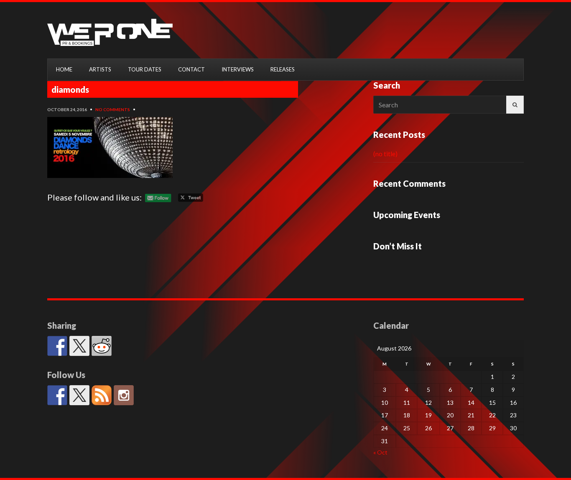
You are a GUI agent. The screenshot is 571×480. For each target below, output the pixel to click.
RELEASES (282, 69)
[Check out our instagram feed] (124, 395)
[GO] (515, 105)
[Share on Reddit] (102, 346)
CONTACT (191, 69)
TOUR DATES (144, 69)
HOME (64, 69)
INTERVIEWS (238, 69)
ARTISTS (100, 69)
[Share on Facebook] (57, 346)
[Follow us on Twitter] (79, 395)
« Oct (380, 452)
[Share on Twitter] (79, 346)
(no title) (385, 153)
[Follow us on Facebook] (57, 395)
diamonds (70, 89)
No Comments (112, 109)
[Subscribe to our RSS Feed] (102, 395)
